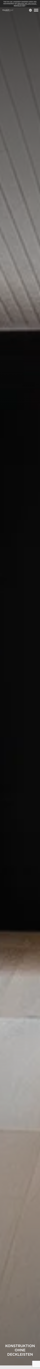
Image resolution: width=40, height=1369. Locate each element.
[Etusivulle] (8, 10)
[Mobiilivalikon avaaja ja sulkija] (36, 10)
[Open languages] (30, 10)
